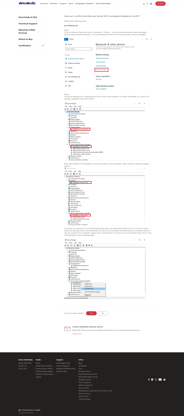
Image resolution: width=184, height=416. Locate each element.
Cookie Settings (84, 399)
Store (71, 3)
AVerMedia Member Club (87, 374)
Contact (160, 4)
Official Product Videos (44, 371)
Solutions (54, 3)
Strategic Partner (84, 380)
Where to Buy (25, 39)
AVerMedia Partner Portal (87, 377)
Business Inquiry (84, 371)
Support (63, 3)
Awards (38, 377)
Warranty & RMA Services (26, 31)
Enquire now (77, 334)
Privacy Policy (83, 388)
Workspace (82, 366)
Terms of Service (84, 394)
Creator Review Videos (44, 369)
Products (44, 3)
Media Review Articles (44, 366)
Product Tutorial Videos (44, 374)
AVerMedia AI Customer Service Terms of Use (95, 391)
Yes (91, 313)
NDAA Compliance (85, 385)
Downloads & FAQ (27, 17)
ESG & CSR (22, 369)
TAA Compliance (84, 382)
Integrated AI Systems (84, 3)
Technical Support (27, 23)
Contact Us (22, 366)
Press (38, 363)
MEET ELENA (83, 396)
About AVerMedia (103, 3)
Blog (80, 363)
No (103, 313)
